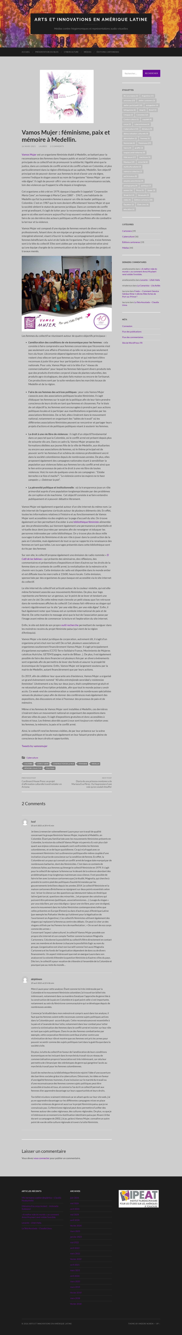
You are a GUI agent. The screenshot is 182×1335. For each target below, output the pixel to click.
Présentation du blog (47, 52)
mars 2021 (75, 1270)
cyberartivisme (141, 124)
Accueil (26, 52)
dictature (147, 129)
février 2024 (75, 1225)
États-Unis (142, 204)
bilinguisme (130, 110)
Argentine (148, 96)
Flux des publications (131, 331)
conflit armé (43, 764)
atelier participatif (133, 105)
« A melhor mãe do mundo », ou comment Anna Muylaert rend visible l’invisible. (139, 272)
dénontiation (130, 138)
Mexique (129, 162)
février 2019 (75, 1292)
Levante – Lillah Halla (150, 280)
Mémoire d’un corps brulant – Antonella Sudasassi (40, 1207)
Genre (127, 148)
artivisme (129, 100)
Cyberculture (71, 52)
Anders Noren (145, 1324)
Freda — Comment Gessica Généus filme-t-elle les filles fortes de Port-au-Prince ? (140, 294)
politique (50, 768)
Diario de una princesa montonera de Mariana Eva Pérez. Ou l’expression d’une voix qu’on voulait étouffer (92, 782)
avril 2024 (74, 1220)
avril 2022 (74, 1248)
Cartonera (127, 231)
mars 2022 (75, 1253)
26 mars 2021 (29, 146)
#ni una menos (131, 96)
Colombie (28, 764)
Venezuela (143, 195)
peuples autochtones (133, 181)
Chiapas (128, 115)
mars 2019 (75, 1287)
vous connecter (41, 1158)
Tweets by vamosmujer (35, 746)
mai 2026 (74, 1203)
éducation (129, 209)
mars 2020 (75, 1281)
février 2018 (75, 1303)
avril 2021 (74, 1264)
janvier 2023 (76, 1236)
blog (142, 110)
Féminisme (82, 764)
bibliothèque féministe (86, 521)
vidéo (127, 200)
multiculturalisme (132, 167)
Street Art (129, 195)
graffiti (139, 148)
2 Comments (57, 146)
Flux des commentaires (132, 337)
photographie (130, 185)
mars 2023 (75, 1231)
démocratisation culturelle (136, 133)
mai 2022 (74, 1242)
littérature (130, 157)
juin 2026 (74, 1197)
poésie (128, 190)
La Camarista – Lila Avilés (148, 285)
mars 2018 (75, 1298)
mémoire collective (33, 768)
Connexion (127, 326)
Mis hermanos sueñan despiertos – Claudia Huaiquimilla (41, 1199)
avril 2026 (74, 1209)
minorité (143, 162)
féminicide (129, 143)
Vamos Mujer (29, 154)
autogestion (152, 105)
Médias (87, 52)
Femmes (145, 138)
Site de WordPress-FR (132, 342)
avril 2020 (74, 1276)
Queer (151, 190)
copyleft (147, 119)
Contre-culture (131, 119)
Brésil (152, 110)
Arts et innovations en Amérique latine (91, 19)
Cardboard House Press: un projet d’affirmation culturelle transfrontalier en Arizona (42, 782)
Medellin (95, 764)
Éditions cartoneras (108, 52)
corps (127, 124)
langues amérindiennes (134, 152)
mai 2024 (74, 1214)
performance (130, 176)
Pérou (140, 190)
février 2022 (75, 1259)
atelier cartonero (147, 100)
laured (43, 146)
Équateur (129, 204)
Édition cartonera (143, 200)
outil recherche (69, 625)
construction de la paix (63, 764)
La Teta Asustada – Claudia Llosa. (37, 1228)
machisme (144, 157)
